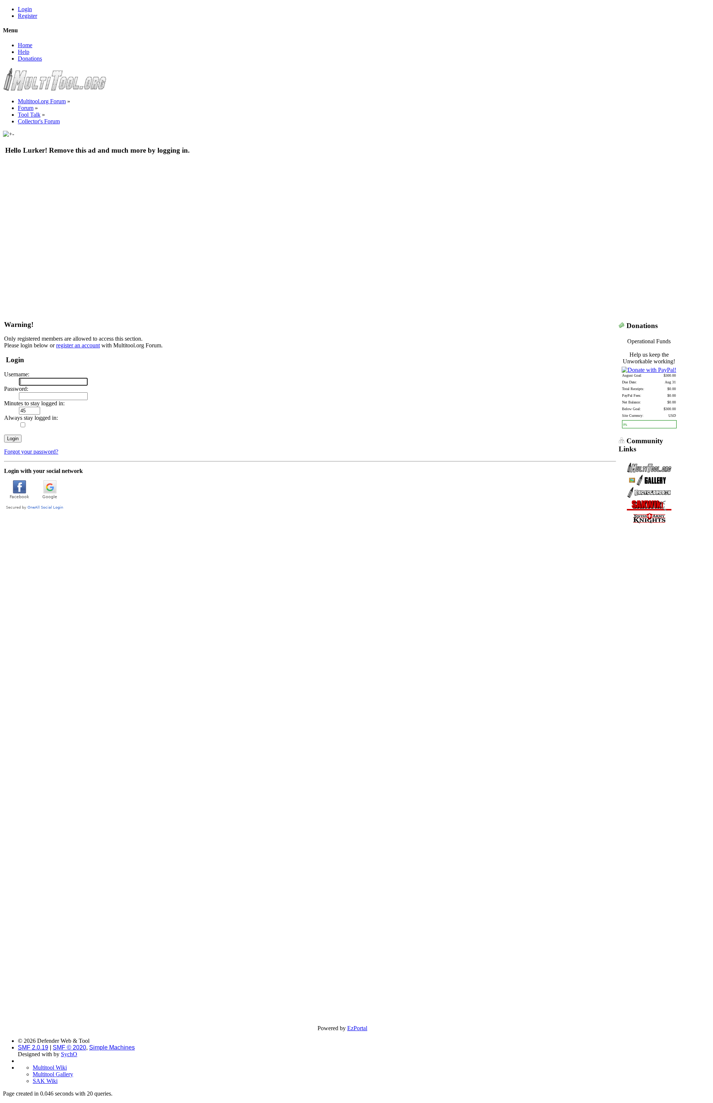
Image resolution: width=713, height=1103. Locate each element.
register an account (78, 345)
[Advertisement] (228, 215)
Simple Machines (112, 1047)
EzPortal (357, 1028)
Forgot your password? (31, 451)
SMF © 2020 (69, 1047)
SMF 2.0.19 (33, 1047)
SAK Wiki (45, 1081)
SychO (69, 1054)
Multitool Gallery (53, 1074)
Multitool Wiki (50, 1067)
